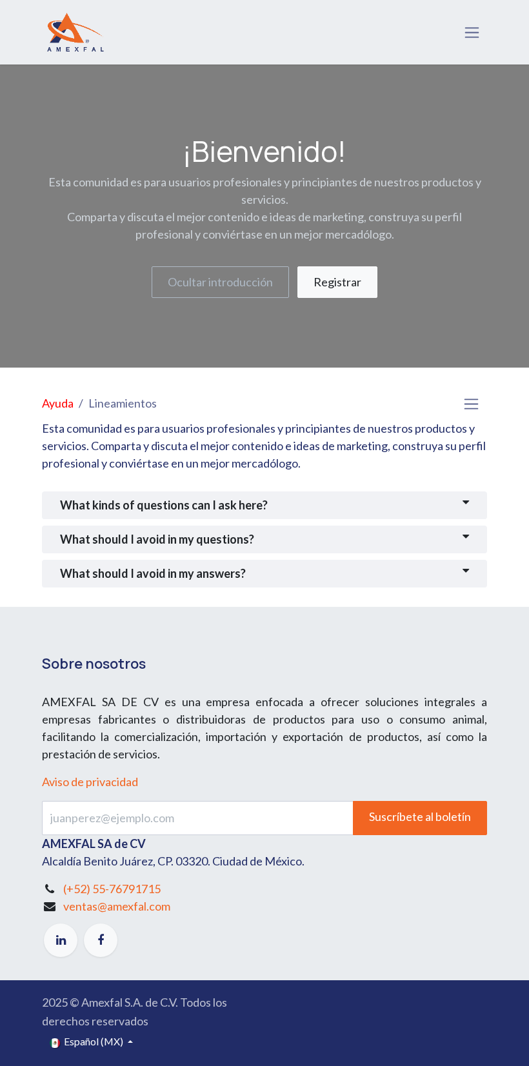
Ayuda (58, 403)
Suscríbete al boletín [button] (420, 816)
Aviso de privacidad (90, 782)
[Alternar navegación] (472, 32)
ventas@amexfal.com (116, 906)
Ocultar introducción (220, 282)
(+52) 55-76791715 (112, 889)
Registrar (337, 282)
